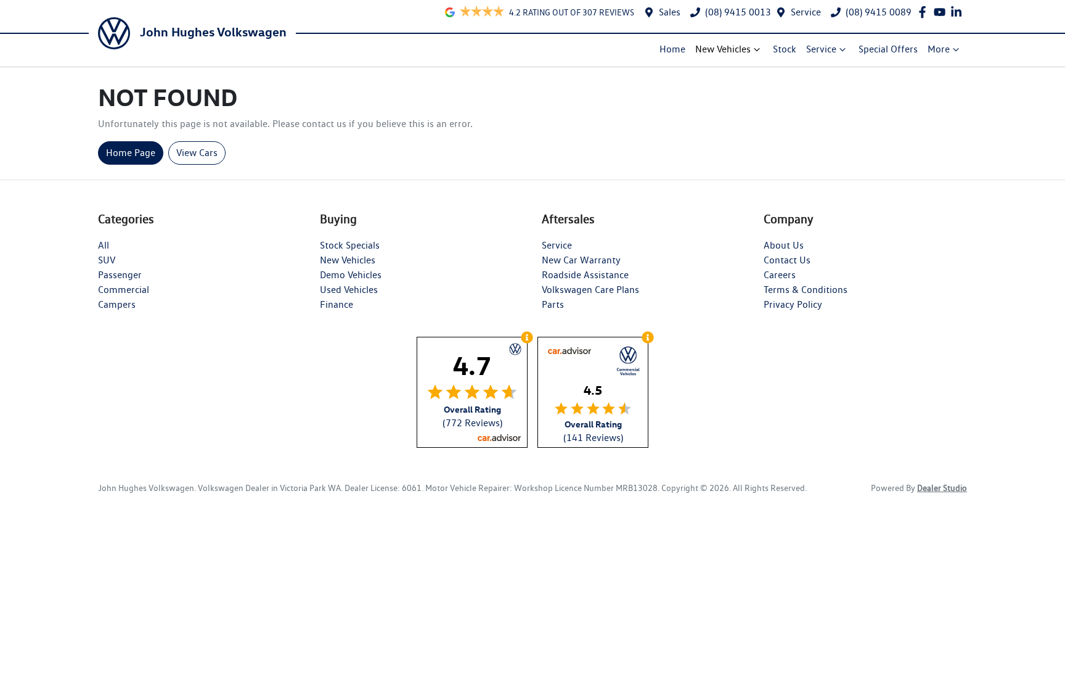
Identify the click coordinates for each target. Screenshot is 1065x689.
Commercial (123, 289)
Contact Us (787, 260)
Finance (336, 304)
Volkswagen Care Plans (590, 289)
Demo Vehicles (351, 275)
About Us (784, 245)
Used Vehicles (349, 289)
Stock (784, 49)
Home (672, 49)
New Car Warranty (581, 260)
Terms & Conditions (805, 289)
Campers (117, 304)
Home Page (130, 153)
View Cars (197, 153)
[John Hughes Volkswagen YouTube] (942, 12)
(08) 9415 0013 (738, 12)
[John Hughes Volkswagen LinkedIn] (958, 12)
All (103, 245)
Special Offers (888, 49)
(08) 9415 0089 (879, 12)
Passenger (120, 275)
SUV (106, 260)
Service (806, 12)
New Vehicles (723, 49)
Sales (669, 12)
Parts (553, 304)
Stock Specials (350, 245)
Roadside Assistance (585, 275)
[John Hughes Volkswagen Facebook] (924, 12)
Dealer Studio (942, 488)
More (939, 49)
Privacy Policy (793, 304)
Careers (780, 275)
